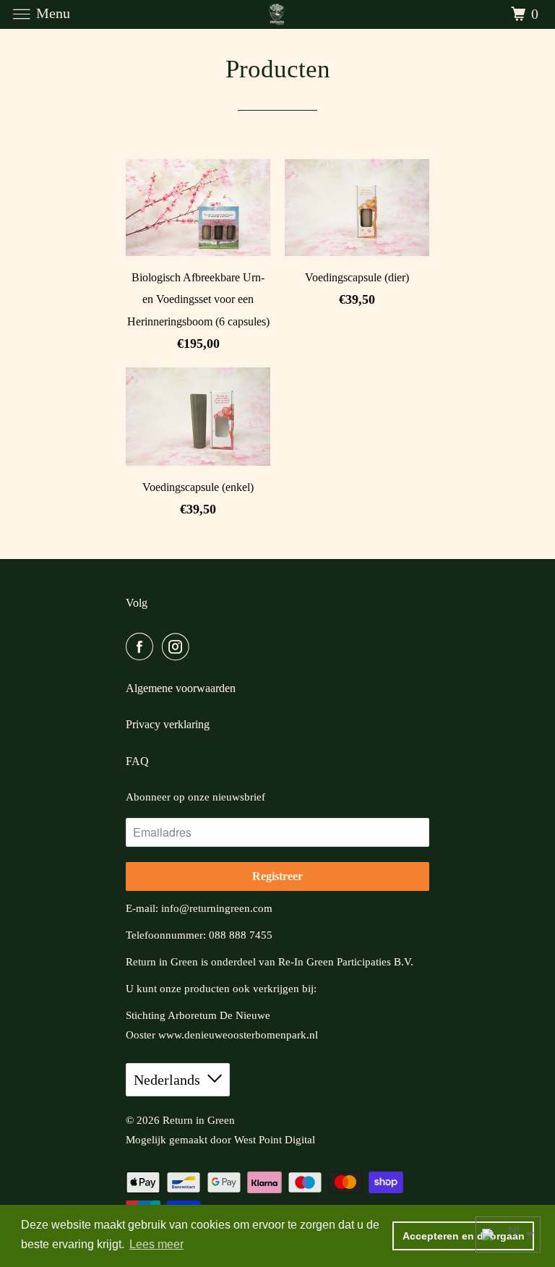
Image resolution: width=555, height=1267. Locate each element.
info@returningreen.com (216, 908)
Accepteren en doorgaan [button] (464, 1236)
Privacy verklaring (168, 724)
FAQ (137, 761)
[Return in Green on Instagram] (178, 647)
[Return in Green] (277, 14)
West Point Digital (274, 1140)
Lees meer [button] (156, 1244)
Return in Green (199, 1120)
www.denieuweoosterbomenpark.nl (238, 1035)
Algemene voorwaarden (181, 688)
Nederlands (167, 1080)
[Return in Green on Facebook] (142, 647)
